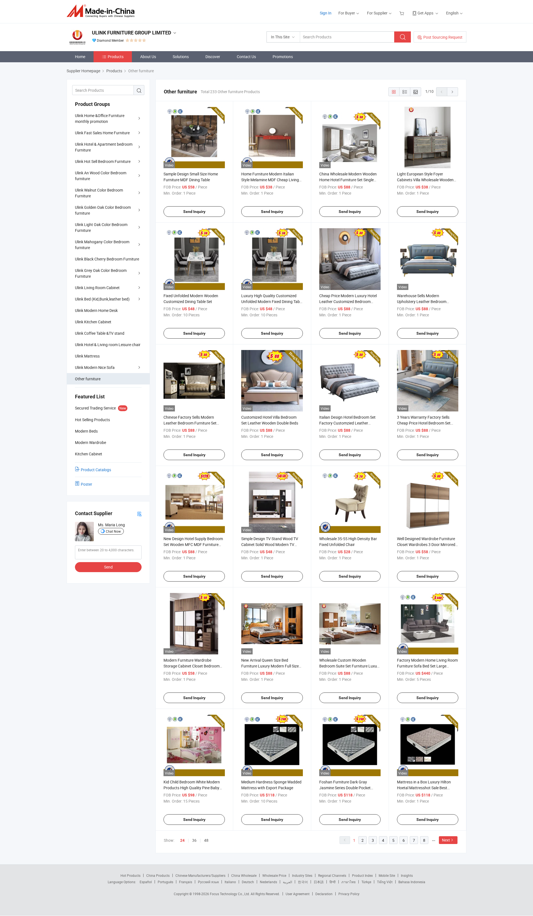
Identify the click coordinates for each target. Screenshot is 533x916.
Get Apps (425, 13)
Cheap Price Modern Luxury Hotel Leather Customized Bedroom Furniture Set (348, 301)
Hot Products (130, 875)
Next (446, 840)
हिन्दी (333, 882)
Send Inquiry (194, 211)
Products (116, 56)
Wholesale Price (274, 875)
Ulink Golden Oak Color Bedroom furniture (103, 210)
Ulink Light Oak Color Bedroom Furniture (101, 227)
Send (108, 567)
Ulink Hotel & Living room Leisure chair (107, 344)
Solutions (181, 56)
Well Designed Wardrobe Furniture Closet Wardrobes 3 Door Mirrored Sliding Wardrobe (426, 544)
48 (206, 840)
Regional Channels (332, 875)
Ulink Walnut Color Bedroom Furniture (99, 192)
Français (185, 882)
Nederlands (268, 882)
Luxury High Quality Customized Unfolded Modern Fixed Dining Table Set (272, 301)
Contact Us (246, 56)
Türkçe (366, 882)
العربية (287, 882)
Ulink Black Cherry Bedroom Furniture (107, 259)
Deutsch (248, 882)
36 (194, 840)
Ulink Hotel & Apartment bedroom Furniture (103, 147)
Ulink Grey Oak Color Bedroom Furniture (101, 273)
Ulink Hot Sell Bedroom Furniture (102, 161)
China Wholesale (244, 875)
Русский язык (208, 882)
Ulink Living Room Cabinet (97, 287)
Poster (86, 484)
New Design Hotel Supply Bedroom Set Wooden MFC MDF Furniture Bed (193, 544)
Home (80, 56)
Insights (407, 875)
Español (146, 882)
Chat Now (113, 531)
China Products (158, 875)
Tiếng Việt (385, 882)
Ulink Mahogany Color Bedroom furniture (102, 244)
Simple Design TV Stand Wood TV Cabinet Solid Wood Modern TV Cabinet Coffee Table (269, 544)
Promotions (283, 56)
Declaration (324, 894)
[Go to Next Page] (452, 92)
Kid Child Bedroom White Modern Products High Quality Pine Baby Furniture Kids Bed (192, 787)
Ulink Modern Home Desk (96, 310)
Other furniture (87, 378)
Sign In (325, 13)
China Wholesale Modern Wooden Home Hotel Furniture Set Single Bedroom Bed (348, 179)
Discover (212, 56)
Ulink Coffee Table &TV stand (99, 333)
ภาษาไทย (348, 882)
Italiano (230, 882)
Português (165, 882)
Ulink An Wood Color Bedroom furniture (100, 175)
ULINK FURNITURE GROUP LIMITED (131, 33)
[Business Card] (139, 513)
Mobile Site (387, 875)
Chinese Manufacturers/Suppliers (200, 875)
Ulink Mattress (87, 356)
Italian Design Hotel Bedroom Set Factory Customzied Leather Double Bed (347, 422)
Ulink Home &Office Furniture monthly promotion (99, 118)
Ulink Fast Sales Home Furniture (102, 132)
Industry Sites (302, 875)
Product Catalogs (96, 469)
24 (182, 840)
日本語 (319, 882)
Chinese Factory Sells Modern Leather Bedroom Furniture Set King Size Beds (190, 422)
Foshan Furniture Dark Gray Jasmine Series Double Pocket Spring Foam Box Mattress (345, 787)
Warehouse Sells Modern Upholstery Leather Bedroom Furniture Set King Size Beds (421, 301)
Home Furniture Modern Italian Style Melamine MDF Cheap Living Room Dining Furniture (270, 179)
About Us (148, 56)
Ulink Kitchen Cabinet (93, 321)
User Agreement (298, 894)
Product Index (362, 875)
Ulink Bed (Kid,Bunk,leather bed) (102, 299)
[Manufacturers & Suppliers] (102, 11)
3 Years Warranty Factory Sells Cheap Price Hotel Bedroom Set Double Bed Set (424, 422)
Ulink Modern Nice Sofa (95, 367)
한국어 (303, 882)
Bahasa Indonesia (411, 882)
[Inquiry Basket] (402, 13)
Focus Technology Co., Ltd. (230, 894)
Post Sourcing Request (442, 37)
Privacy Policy (348, 894)
